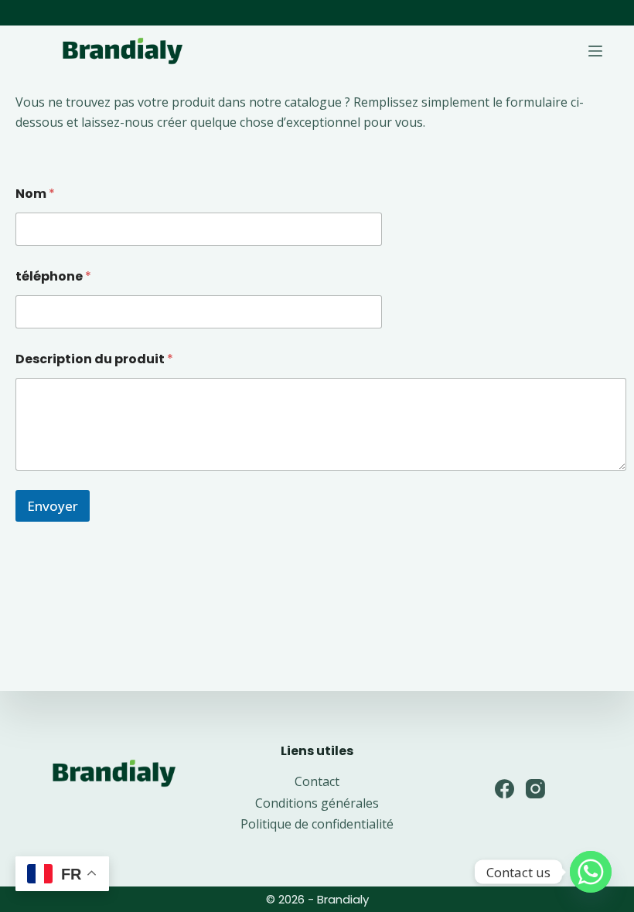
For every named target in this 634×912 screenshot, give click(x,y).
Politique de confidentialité (317, 823)
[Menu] (595, 51)
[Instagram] (535, 788)
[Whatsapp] (591, 872)
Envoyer (52, 506)
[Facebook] (504, 788)
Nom (35, 193)
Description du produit (94, 359)
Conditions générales (317, 803)
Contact (317, 781)
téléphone (53, 276)
